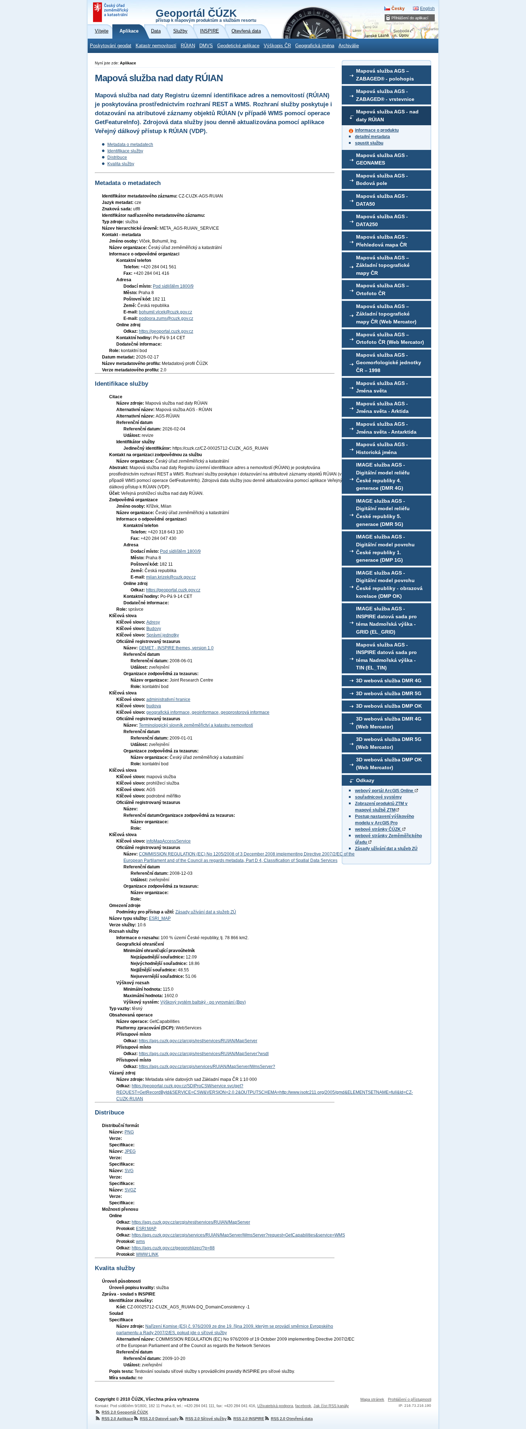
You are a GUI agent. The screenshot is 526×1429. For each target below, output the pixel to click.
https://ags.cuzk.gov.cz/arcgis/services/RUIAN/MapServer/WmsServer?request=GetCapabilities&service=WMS (238, 1235)
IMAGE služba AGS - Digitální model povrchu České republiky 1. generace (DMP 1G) (385, 548)
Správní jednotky (162, 635)
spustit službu (369, 143)
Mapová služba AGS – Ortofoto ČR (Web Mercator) (390, 338)
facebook (303, 1406)
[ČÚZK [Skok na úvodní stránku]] (111, 12)
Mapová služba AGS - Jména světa (382, 387)
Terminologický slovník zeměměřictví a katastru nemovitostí (196, 725)
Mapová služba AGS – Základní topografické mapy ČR (383, 265)
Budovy (153, 628)
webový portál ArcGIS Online (384, 790)
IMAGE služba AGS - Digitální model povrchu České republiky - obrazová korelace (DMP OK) (389, 584)
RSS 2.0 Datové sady (159, 1418)
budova (153, 705)
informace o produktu (377, 130)
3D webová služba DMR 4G (389, 680)
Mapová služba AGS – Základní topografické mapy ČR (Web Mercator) (386, 314)
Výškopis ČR (277, 45)
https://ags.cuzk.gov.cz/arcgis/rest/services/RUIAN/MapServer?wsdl (204, 1053)
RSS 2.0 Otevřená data (292, 1418)
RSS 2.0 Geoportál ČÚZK (125, 1412)
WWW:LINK (147, 1254)
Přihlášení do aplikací (409, 18)
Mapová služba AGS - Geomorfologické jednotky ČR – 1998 (388, 362)
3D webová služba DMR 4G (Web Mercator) (389, 723)
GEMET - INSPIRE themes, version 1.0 (176, 647)
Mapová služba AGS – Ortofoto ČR (382, 289)
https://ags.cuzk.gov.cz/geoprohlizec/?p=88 (173, 1247)
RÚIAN (188, 45)
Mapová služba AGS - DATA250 (382, 220)
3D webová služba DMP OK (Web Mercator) (389, 763)
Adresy (153, 622)
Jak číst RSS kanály (331, 1406)
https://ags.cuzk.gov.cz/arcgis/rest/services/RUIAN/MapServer (198, 1040)
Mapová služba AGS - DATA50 (382, 200)
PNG (129, 1132)
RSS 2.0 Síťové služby (206, 1418)
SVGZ (130, 1190)
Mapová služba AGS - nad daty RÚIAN (387, 115)
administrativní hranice (168, 699)
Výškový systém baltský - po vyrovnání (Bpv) (203, 1002)
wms (140, 1241)
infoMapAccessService (168, 841)
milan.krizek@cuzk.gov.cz (171, 577)
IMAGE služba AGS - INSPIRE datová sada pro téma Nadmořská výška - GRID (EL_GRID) (386, 620)
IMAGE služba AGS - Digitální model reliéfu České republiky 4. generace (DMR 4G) (383, 476)
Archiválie (349, 45)
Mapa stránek (372, 1399)
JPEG (130, 1151)
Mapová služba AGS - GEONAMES (382, 159)
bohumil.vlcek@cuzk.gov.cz (165, 311)
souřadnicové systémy (378, 797)
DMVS (206, 45)
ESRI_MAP (160, 918)
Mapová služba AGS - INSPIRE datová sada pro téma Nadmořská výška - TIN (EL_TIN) (386, 656)
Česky (398, 8)
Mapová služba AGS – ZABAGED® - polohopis (385, 75)
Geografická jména (314, 45)
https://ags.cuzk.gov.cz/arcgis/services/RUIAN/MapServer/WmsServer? (207, 1066)
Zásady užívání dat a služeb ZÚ (386, 848)
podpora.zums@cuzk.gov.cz (166, 318)
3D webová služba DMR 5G (389, 693)
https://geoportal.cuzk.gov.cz (166, 331)
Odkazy (365, 780)
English (427, 8)
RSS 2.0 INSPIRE (248, 1418)
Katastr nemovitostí (156, 45)
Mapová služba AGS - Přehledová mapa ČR (382, 241)
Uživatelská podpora (275, 1406)
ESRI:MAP (146, 1228)
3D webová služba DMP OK (389, 706)
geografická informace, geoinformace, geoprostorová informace (207, 712)
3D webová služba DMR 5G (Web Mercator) (389, 743)
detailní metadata (372, 136)
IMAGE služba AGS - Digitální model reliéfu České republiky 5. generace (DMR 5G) (383, 512)
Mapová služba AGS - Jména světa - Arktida (382, 407)
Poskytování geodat (110, 45)
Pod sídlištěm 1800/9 (173, 286)
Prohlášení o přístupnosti (409, 1399)
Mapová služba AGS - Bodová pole (382, 179)
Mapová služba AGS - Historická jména (382, 448)
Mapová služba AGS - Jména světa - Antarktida (386, 428)
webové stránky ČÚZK (378, 829)
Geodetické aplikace (238, 45)
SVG (129, 1170)
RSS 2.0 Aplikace (117, 1418)
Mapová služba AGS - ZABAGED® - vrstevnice (385, 95)
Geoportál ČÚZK (206, 15)
